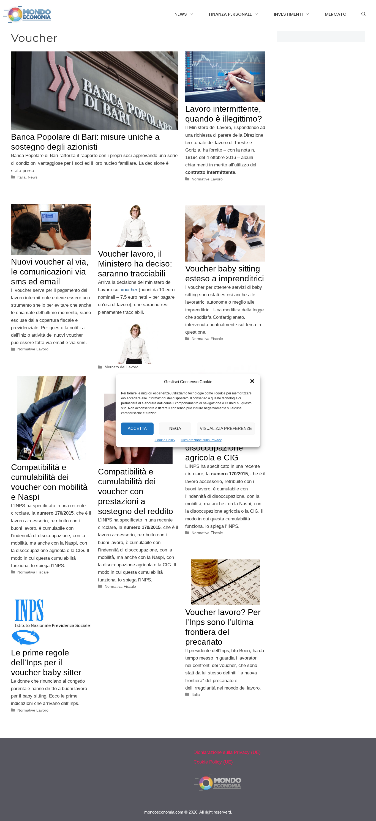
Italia (21, 177)
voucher (129, 289)
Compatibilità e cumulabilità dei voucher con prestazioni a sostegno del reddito (135, 491)
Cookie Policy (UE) (213, 762)
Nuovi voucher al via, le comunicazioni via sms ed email (49, 271)
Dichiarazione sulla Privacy (201, 440)
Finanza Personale (230, 14)
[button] (252, 381)
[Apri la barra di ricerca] (363, 14)
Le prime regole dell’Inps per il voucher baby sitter (46, 662)
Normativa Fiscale (207, 338)
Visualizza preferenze (226, 428)
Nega (175, 428)
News (181, 14)
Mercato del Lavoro (121, 367)
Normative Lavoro (207, 179)
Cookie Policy (165, 440)
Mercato (336, 14)
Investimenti (288, 14)
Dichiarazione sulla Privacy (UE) (227, 752)
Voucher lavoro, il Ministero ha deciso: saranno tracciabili (135, 263)
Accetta (137, 428)
